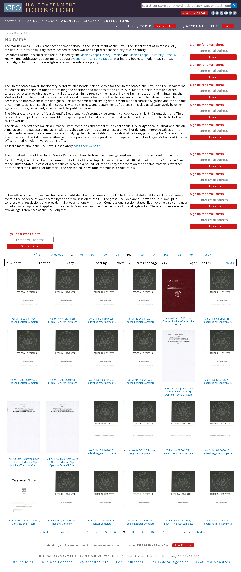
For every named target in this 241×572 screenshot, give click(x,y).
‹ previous (56, 254)
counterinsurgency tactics (94, 59)
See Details (183, 545)
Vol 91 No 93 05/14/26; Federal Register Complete (23, 320)
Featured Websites (213, 562)
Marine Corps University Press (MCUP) (156, 55)
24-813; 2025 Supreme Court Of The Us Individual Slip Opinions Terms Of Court (23, 462)
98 (82, 254)
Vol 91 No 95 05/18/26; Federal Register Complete (101, 320)
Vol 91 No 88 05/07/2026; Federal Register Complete (23, 381)
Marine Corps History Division (101, 55)
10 (152, 532)
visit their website (87, 146)
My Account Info (94, 562)
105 (166, 254)
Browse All (21, 21)
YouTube (226, 13)
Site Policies (22, 562)
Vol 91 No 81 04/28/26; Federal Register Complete (217, 522)
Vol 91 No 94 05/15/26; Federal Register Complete (62, 320)
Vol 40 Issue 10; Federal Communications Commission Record (178, 321)
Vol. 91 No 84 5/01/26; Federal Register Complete (140, 452)
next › (192, 254)
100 (104, 254)
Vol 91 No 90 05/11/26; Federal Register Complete (101, 381)
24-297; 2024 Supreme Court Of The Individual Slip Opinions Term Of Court (62, 462)
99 (92, 254)
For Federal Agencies (170, 562)
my (192, 26)
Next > (230, 263)
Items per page (147, 263)
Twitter (217, 13)
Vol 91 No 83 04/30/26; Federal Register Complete (217, 452)
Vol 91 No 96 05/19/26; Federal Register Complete (139, 320)
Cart (227, 26)
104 (153, 254)
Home (8, 33)
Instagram (221, 13)
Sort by (101, 263)
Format (45, 263)
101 (116, 254)
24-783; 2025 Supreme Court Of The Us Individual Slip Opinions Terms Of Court (178, 391)
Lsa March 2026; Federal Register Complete (101, 522)
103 (141, 254)
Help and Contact (56, 562)
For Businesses (129, 562)
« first (37, 254)
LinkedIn (235, 13)
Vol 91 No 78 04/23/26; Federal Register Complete (139, 522)
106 (178, 254)
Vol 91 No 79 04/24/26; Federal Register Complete (101, 452)
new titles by (144, 26)
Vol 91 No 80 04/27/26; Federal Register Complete (178, 522)
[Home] (41, 11)
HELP (213, 26)
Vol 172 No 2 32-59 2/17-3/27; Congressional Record (24, 522)
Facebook (213, 13)
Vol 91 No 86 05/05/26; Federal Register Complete (217, 320)
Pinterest (230, 13)
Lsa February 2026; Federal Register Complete (62, 522)
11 (163, 532)
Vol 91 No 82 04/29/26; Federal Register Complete (178, 452)
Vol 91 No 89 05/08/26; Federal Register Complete (62, 381)
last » (207, 254)
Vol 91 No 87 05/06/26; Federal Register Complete (217, 381)
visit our (194, 13)
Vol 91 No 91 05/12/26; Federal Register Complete (139, 381)
